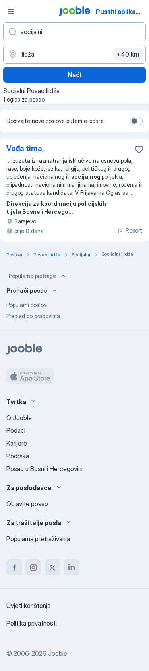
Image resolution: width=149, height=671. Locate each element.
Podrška (17, 456)
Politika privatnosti (31, 623)
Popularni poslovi (27, 304)
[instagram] (33, 567)
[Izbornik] (11, 11)
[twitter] (52, 567)
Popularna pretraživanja (38, 539)
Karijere (16, 443)
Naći (74, 75)
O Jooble (19, 418)
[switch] (136, 121)
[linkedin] (71, 567)
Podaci (15, 430)
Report (134, 230)
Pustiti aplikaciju (121, 12)
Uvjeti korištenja (28, 606)
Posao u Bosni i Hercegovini (44, 469)
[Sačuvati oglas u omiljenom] (139, 149)
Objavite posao (27, 504)
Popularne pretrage (32, 275)
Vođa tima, (25, 148)
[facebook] (14, 567)
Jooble (57, 653)
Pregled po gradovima (33, 316)
